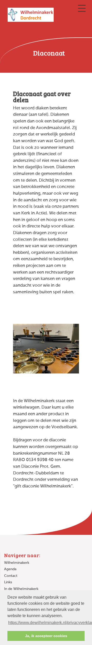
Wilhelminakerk (16, 563)
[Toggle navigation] (82, 8)
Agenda (10, 569)
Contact (10, 576)
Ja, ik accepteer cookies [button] (46, 636)
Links (8, 582)
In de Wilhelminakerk (21, 589)
